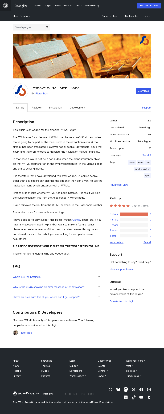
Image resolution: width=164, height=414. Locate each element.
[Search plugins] (47, 27)
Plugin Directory (21, 16)
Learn (72, 360)
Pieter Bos (41, 93)
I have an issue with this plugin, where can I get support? (46, 297)
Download (143, 90)
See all (147, 242)
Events (101, 365)
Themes (45, 365)
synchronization (142, 169)
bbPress (132, 370)
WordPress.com (135, 360)
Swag (102, 376)
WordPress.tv (78, 376)
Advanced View (119, 184)
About (16, 360)
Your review (116, 242)
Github (76, 219)
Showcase (46, 360)
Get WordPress (149, 5)
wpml (147, 175)
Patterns (45, 376)
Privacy (17, 376)
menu (140, 162)
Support (146, 107)
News (16, 365)
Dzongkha (48, 393)
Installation (55, 107)
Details (20, 107)
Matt (130, 365)
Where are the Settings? (27, 277)
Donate (103, 370)
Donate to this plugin (122, 301)
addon (132, 162)
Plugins (45, 370)
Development (77, 107)
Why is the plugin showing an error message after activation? (49, 287)
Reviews (37, 107)
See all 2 (146, 155)
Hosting (17, 370)
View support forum (121, 269)
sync (147, 162)
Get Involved (104, 360)
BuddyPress (134, 376)
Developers (76, 370)
